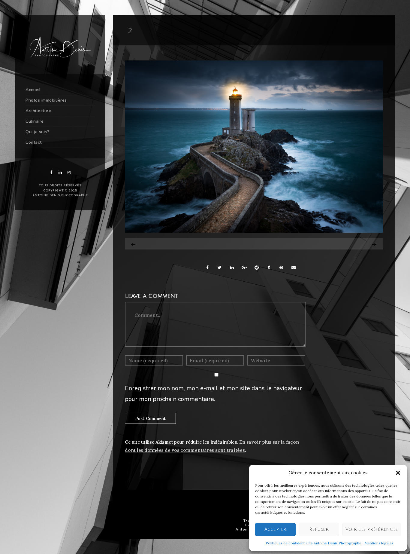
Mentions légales (378, 543)
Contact (34, 142)
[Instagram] (69, 172)
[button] (398, 473)
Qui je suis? (37, 132)
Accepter (275, 529)
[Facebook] (51, 172)
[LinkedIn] (60, 172)
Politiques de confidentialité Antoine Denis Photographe (313, 543)
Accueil (33, 90)
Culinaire (35, 121)
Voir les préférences (371, 529)
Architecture (38, 111)
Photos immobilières (46, 100)
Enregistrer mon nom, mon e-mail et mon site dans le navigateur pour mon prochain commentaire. (213, 393)
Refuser (319, 529)
